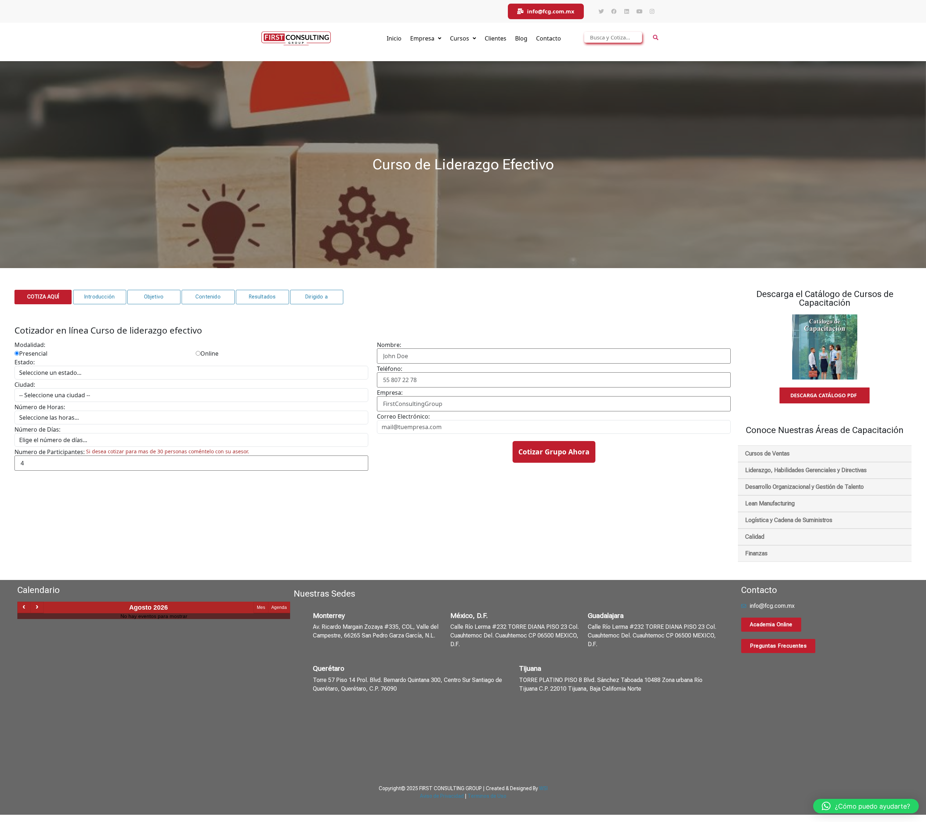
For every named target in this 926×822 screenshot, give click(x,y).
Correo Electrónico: (403, 416)
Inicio (394, 38)
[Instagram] (651, 11)
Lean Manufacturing (770, 503)
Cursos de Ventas (767, 453)
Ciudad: (24, 384)
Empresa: (390, 392)
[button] (43, 297)
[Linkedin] (626, 11)
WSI (543, 788)
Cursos (459, 38)
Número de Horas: (39, 407)
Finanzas (756, 553)
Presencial (33, 353)
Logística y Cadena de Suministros (788, 520)
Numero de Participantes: (49, 452)
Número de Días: (37, 429)
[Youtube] (639, 11)
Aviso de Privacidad (442, 796)
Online (209, 353)
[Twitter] (601, 11)
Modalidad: (29, 345)
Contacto (548, 38)
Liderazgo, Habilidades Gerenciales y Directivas (806, 470)
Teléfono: (389, 369)
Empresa (422, 38)
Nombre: (389, 345)
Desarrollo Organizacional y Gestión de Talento (804, 486)
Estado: (24, 362)
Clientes (495, 38)
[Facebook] (613, 11)
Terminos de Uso (487, 796)
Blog (521, 38)
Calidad (754, 536)
